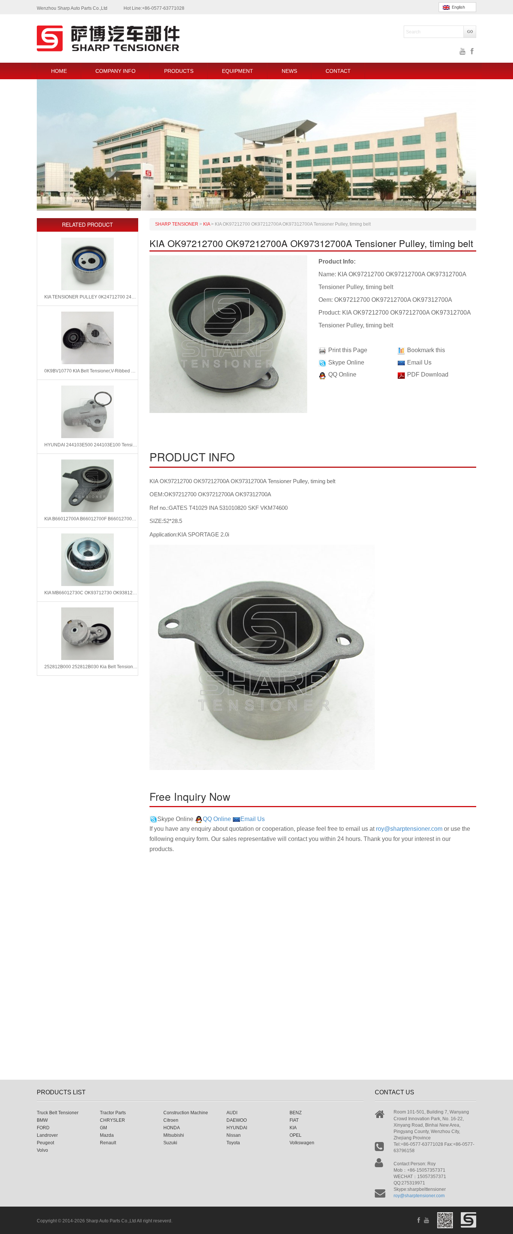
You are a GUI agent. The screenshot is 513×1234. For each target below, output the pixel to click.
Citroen (170, 1120)
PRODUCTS (178, 71)
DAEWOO (236, 1120)
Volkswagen (302, 1142)
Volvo (42, 1150)
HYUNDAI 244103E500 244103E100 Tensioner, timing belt (91, 444)
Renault (108, 1142)
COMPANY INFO (115, 71)
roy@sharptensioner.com (409, 829)
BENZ (296, 1112)
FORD (43, 1127)
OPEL (296, 1135)
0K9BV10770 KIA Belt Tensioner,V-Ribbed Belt (91, 371)
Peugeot (45, 1142)
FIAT (294, 1120)
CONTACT (338, 71)
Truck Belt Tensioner (57, 1112)
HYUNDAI (236, 1127)
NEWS (289, 71)
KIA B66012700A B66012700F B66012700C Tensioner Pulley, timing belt (91, 518)
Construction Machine (185, 1112)
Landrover (47, 1135)
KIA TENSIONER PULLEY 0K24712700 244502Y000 (91, 297)
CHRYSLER (112, 1120)
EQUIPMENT (237, 71)
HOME (59, 71)
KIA (293, 1127)
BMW (42, 1120)
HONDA (171, 1127)
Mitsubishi (173, 1135)
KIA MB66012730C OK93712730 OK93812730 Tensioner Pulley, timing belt (91, 592)
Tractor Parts (113, 1112)
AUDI (231, 1112)
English (457, 7)
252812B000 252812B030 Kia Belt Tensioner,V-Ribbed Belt (91, 666)
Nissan (233, 1135)
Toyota (233, 1142)
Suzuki (170, 1142)
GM (103, 1127)
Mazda (107, 1135)
